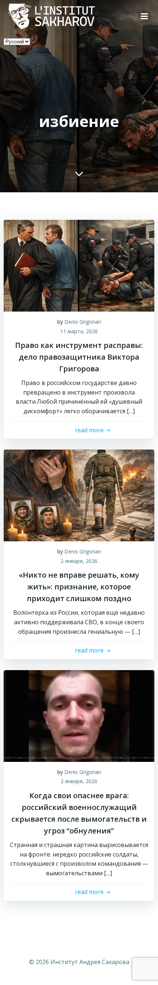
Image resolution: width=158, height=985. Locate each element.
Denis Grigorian (82, 321)
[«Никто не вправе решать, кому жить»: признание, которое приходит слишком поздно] (79, 495)
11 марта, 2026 (79, 331)
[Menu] (144, 16)
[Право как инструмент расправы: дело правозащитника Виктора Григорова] (79, 265)
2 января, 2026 (79, 560)
